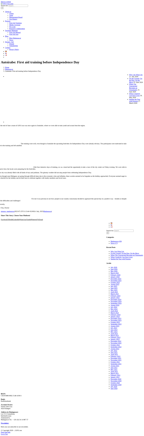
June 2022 (114, 352)
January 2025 (115, 298)
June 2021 (114, 368)
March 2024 (115, 313)
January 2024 (115, 316)
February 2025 (115, 296)
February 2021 (115, 375)
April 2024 (114, 311)
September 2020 (116, 385)
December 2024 (116, 299)
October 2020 (115, 383)
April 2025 (114, 292)
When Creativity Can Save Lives (122, 257)
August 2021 (115, 366)
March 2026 (115, 273)
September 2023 (116, 324)
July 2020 (114, 387)
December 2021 (116, 358)
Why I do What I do (117, 251)
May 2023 (114, 332)
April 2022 (114, 354)
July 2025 (114, 286)
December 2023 (116, 318)
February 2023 (115, 337)
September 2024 (116, 303)
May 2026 (114, 271)
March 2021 (115, 373)
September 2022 (116, 347)
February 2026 (115, 275)
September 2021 (116, 364)
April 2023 (114, 333)
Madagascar (48, 211)
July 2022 (114, 351)
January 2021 (115, 377)
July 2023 (114, 328)
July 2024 (114, 307)
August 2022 (115, 349)
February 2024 (115, 315)
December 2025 (116, 279)
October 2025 (115, 282)
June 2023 (114, 330)
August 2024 (115, 305)
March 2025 (115, 294)
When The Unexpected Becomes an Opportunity (127, 255)
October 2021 (115, 362)
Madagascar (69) (116, 241)
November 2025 (116, 280)
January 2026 (115, 277)
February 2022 (115, 356)
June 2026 (114, 269)
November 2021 (116, 360)
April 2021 (114, 371)
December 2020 (116, 379)
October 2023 (115, 322)
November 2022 (116, 343)
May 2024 (114, 309)
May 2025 (114, 290)
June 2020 (114, 388)
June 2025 (114, 288)
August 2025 (115, 284)
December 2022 (116, 341)
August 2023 (115, 326)
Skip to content (6, 2)
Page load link (5, 432)
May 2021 (114, 369)
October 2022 (115, 345)
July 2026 (114, 267)
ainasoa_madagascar (7, 211)
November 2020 (116, 381)
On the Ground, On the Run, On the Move (125, 253)
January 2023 (115, 339)
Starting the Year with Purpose (121, 259)
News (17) (114, 243)
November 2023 (116, 320)
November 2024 (116, 301)
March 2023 (115, 335)
